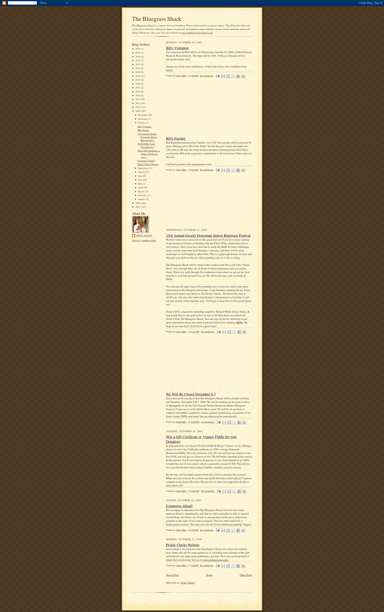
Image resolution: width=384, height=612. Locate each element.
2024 (138, 56)
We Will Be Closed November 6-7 (146, 145)
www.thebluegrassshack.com (197, 32)
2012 (138, 99)
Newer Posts (172, 575)
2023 (138, 60)
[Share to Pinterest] (243, 76)
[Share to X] (233, 76)
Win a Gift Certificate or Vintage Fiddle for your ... (149, 153)
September (143, 168)
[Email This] (223, 76)
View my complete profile (144, 240)
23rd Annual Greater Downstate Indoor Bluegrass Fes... (147, 136)
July (140, 175)
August (141, 171)
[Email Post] (217, 76)
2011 (138, 103)
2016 (138, 83)
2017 (138, 79)
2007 (138, 206)
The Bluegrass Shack (156, 18)
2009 (138, 110)
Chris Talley (144, 235)
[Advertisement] (196, 108)
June (140, 179)
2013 (138, 95)
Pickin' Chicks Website (148, 164)
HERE (239, 322)
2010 (138, 106)
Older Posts (246, 575)
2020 (138, 71)
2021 (138, 68)
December (143, 114)
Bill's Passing (143, 130)
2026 (138, 48)
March (141, 191)
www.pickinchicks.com (215, 560)
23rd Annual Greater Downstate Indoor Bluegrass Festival (208, 235)
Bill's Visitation (144, 126)
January (142, 199)
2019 (138, 75)
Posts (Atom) (188, 582)
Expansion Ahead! (146, 160)
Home (209, 575)
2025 (138, 52)
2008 (138, 203)
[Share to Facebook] (238, 76)
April (140, 187)
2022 (138, 64)
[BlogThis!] (228, 76)
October (142, 122)
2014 (138, 91)
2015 (138, 87)
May (140, 183)
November (143, 118)
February (142, 195)
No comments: (207, 76)
